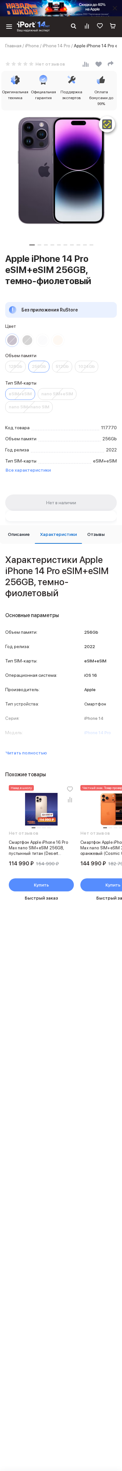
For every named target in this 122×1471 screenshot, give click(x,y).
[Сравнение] (87, 27)
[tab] (19, 534)
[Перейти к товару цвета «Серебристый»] (42, 340)
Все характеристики (28, 470)
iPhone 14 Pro (56, 45)
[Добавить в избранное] (70, 789)
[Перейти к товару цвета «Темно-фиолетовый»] (12, 340)
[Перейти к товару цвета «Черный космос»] (27, 340)
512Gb (62, 366)
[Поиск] (73, 26)
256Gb (39, 366)
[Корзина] (113, 27)
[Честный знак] (107, 124)
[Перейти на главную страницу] (33, 26)
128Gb (15, 366)
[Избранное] (100, 27)
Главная (13, 45)
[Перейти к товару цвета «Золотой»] (58, 340)
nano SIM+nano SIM (29, 406)
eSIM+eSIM (20, 393)
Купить (41, 884)
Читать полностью (26, 752)
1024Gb (86, 366)
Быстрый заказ (41, 898)
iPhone (32, 45)
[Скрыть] (115, 8)
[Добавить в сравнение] (70, 799)
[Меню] (9, 26)
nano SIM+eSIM (57, 393)
